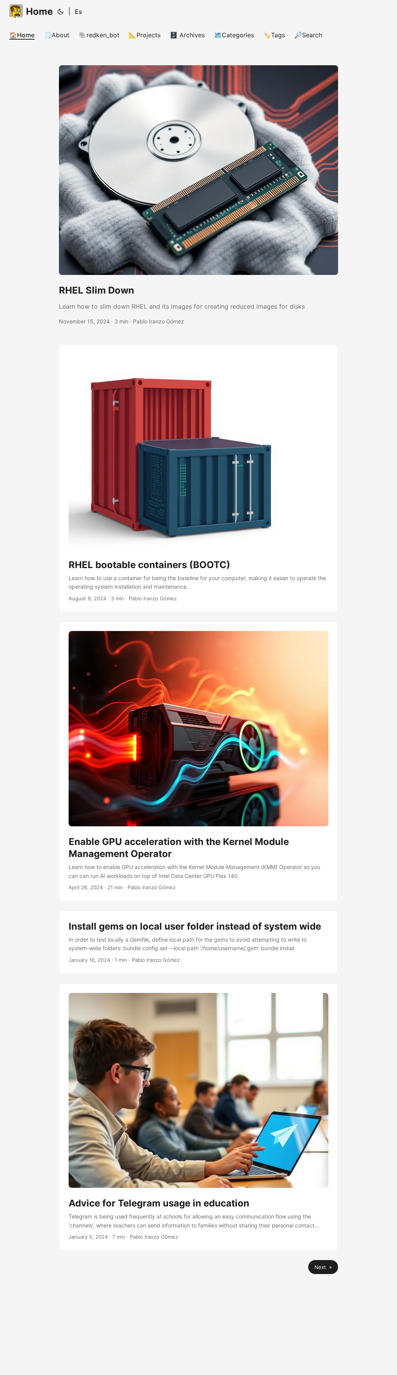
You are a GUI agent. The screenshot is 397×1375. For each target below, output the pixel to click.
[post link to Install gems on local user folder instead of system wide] (198, 942)
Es (78, 12)
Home (39, 11)
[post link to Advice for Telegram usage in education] (198, 1117)
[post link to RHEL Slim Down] (198, 195)
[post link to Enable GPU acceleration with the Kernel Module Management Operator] (198, 761)
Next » (323, 1267)
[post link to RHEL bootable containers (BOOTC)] (198, 478)
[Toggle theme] (60, 11)
